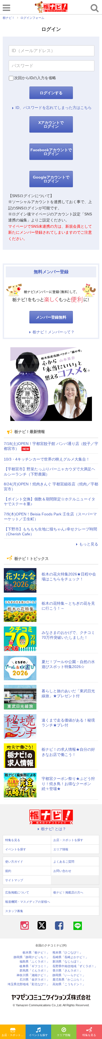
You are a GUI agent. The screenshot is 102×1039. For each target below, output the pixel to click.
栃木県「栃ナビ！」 (36, 952)
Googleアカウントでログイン (51, 179)
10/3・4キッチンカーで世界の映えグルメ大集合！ (47, 459)
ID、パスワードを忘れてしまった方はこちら (54, 107)
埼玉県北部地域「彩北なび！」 (29, 984)
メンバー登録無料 (51, 317)
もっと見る (88, 544)
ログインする (51, 93)
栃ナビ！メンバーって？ (54, 332)
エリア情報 (63, 1035)
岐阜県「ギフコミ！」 (35, 966)
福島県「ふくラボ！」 (35, 961)
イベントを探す (38, 1035)
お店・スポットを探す (14, 1035)
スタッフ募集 (14, 911)
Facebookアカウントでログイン (51, 152)
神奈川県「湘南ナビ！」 (33, 975)
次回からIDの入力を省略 (35, 78)
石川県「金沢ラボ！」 (35, 979)
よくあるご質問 (63, 861)
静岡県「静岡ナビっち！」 (32, 957)
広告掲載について (17, 892)
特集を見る (89, 1035)
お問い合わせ (62, 870)
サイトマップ (14, 880)
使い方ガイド (14, 861)
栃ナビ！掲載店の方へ (68, 892)
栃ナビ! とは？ (53, 829)
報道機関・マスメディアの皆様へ (27, 901)
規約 (8, 870)
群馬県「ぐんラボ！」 (35, 970)
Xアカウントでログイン (51, 124)
